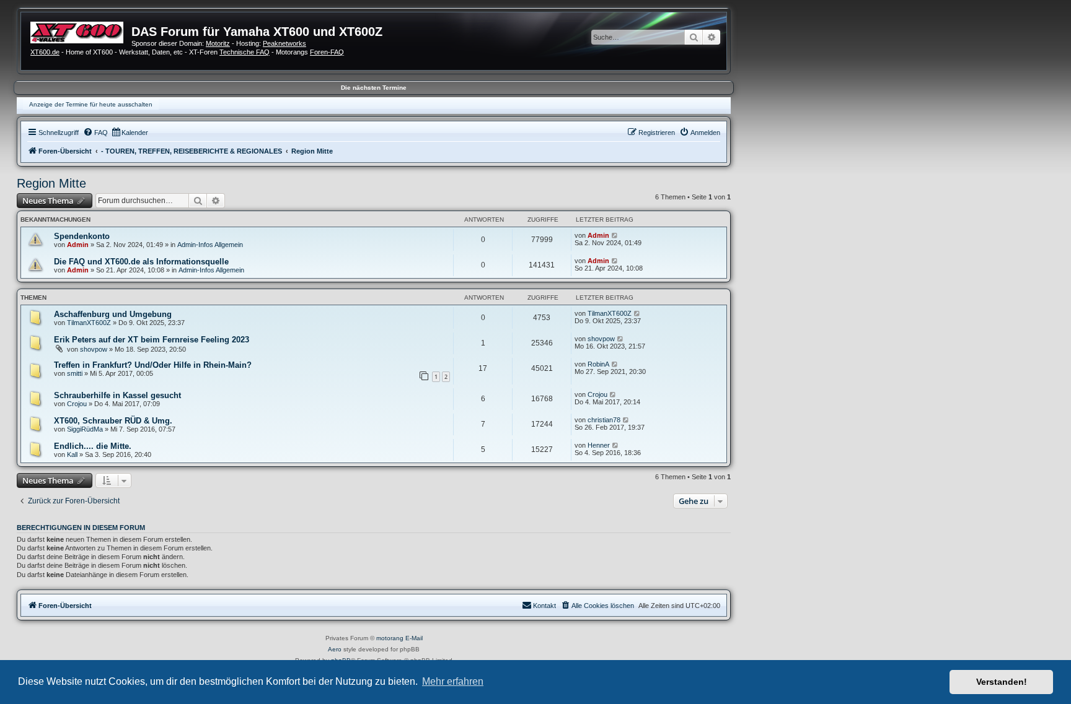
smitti (74, 373)
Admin (78, 244)
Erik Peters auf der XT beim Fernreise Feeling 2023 (151, 339)
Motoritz (218, 43)
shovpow (93, 349)
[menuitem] (95, 132)
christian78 (604, 420)
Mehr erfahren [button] (452, 681)
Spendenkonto (82, 236)
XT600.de (45, 52)
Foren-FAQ (327, 52)
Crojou (77, 403)
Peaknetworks (284, 43)
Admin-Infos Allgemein (210, 244)
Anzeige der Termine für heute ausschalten (90, 104)
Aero (335, 649)
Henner (599, 445)
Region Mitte (51, 183)
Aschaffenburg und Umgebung (113, 314)
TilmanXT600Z (89, 322)
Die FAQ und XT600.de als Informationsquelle (141, 261)
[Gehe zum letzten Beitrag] (615, 235)
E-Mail (414, 638)
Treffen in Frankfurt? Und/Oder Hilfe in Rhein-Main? (153, 365)
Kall (72, 454)
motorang (389, 638)
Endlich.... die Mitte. (92, 446)
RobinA (598, 364)
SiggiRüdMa (85, 429)
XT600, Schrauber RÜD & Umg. (113, 420)
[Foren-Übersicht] (80, 30)
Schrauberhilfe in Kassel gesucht (117, 395)
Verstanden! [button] (1001, 682)
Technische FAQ (244, 52)
